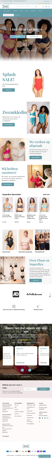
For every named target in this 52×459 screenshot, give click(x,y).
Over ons (16, 404)
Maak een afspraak (43, 415)
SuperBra (12, 455)
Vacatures (17, 413)
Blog (15, 407)
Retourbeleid (29, 410)
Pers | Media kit (18, 416)
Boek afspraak (36, 157)
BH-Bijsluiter (29, 415)
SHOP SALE (8, 90)
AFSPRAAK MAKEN (34, 36)
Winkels (16, 409)
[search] (26, 6)
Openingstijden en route (31, 408)
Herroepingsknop (30, 423)
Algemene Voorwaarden (30, 420)
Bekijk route (5, 411)
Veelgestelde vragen (31, 404)
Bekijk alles (46, 194)
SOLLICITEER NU (8, 184)
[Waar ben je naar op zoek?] (36, 6)
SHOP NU (18, 36)
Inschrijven (43, 389)
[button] (48, 6)
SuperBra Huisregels (19, 411)
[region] (26, 355)
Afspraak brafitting (31, 413)
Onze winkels (46, 1)
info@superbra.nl (43, 404)
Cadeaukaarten (30, 417)
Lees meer (35, 280)
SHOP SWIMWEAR (8, 124)
